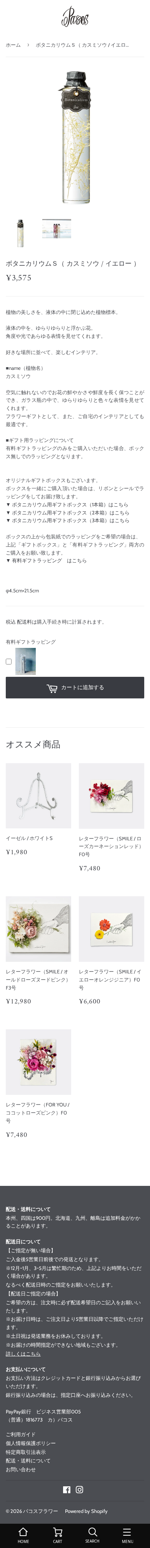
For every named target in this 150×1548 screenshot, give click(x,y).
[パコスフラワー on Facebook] (67, 1491)
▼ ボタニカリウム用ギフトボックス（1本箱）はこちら (67, 504)
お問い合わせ (21, 1469)
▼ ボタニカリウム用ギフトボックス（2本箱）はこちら (68, 512)
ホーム (13, 45)
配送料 (24, 622)
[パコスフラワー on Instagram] (79, 1491)
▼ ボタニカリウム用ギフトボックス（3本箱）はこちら (68, 520)
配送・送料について (28, 1460)
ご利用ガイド (21, 1434)
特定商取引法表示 (26, 1452)
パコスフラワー (40, 1511)
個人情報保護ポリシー (31, 1443)
